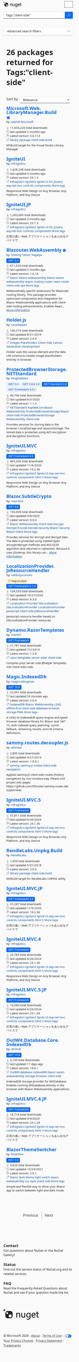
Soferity (16, 255)
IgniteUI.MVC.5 (23, 800)
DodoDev (17, 1154)
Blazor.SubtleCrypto (29, 496)
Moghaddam (19, 378)
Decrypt (11, 528)
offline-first (13, 708)
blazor (14, 278)
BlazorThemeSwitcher (31, 1149)
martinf (16, 635)
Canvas (57, 342)
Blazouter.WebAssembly (34, 250)
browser (54, 708)
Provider (32, 603)
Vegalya (36, 255)
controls (28, 185)
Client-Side (45, 342)
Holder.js (16, 320)
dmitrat (16, 1049)
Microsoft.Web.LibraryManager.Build (31, 110)
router (48, 281)
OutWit (14, 1072)
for (51, 181)
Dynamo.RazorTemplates (35, 630)
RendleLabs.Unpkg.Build (34, 850)
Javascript (12, 611)
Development (31, 346)
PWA (20, 712)
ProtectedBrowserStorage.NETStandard (36, 371)
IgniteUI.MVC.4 (23, 939)
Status (9, 1264)
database (42, 708)
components (43, 185)
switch (46, 1177)
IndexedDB (17, 704)
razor (13, 657)
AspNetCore (36, 407)
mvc (19, 185)
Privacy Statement (49, 1341)
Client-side (27, 611)
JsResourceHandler (46, 611)
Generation (13, 346)
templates (24, 657)
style (33, 1181)
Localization (18, 603)
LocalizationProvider (51, 607)
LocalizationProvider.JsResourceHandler (30, 568)
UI (46, 181)
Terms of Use (52, 1336)
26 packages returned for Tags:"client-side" (29, 67)
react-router (61, 281)
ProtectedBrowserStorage (43, 411)
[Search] (69, 15)
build (48, 140)
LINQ (57, 704)
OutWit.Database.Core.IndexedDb (32, 1042)
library (14, 140)
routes (38, 765)
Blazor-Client (14, 532)
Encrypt (58, 524)
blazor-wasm (55, 278)
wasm (29, 281)
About (35, 1336)
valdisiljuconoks (21, 575)
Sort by (12, 99)
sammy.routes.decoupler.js (37, 742)
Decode (33, 528)
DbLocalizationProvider (21, 607)
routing (39, 281)
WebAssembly (15, 411)
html (38, 477)
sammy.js (27, 765)
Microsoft (27, 122)
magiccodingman (22, 681)
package (24, 140)
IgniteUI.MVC (21, 446)
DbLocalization (48, 603)
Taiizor (26, 255)
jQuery (58, 181)
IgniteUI (15, 159)
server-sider (39, 657)
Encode (22, 528)
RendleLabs (18, 855)
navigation (13, 769)
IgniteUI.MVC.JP (24, 888)
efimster (16, 747)
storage (11, 712)
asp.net (11, 185)
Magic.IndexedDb (26, 676)
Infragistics (17, 181)
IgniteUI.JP (18, 204)
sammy (15, 765)
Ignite (40, 181)
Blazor (48, 407)
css (27, 1181)
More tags (58, 185)
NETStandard (18, 407)
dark (22, 1177)
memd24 (17, 501)
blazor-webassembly (32, 278)
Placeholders (29, 342)
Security (44, 528)
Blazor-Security (60, 528)
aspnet (16, 122)
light (38, 1177)
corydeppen (19, 325)
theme (30, 1177)
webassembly (15, 281)
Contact (10, 1245)
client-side (37, 140)
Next (49, 1215)
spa (23, 285)
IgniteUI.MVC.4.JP (26, 1099)
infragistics (18, 163)
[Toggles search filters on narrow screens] (68, 31)
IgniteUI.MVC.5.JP (26, 990)
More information (18, 310)
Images (15, 342)
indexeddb (40, 1072)
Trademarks (12, 1345)
